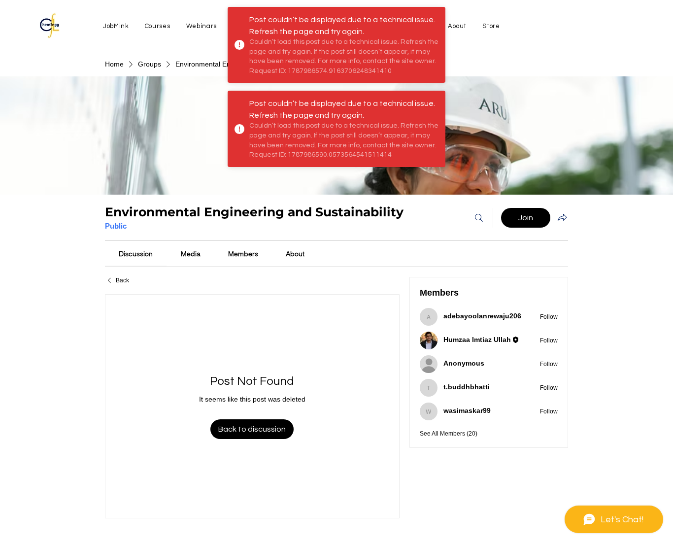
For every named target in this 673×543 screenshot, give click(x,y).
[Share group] (562, 217)
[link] (136, 253)
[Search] (479, 218)
